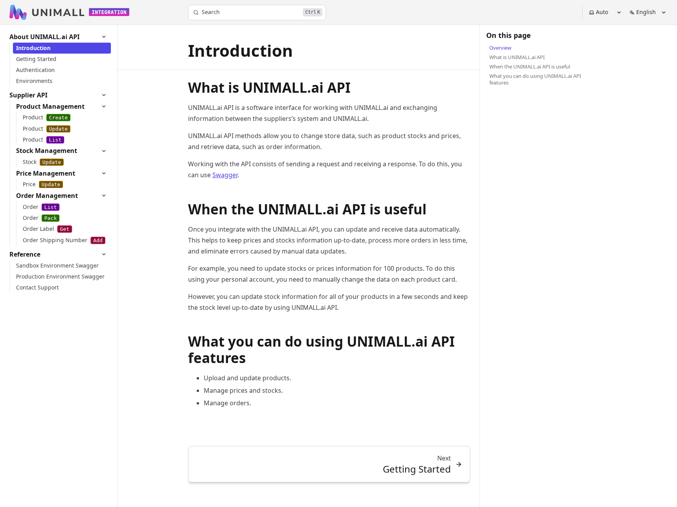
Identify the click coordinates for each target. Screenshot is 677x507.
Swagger (224, 175)
